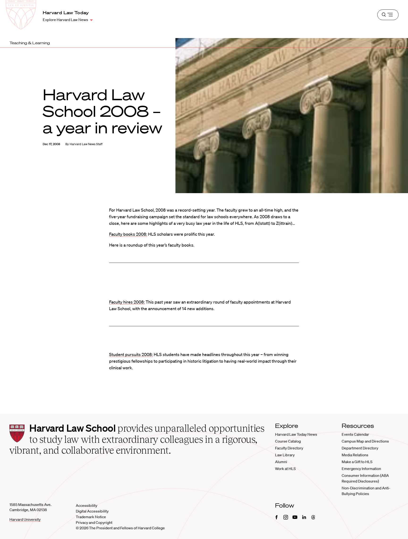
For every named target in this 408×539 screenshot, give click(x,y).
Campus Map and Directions (365, 441)
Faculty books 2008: (128, 234)
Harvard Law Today (66, 12)
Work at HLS (285, 468)
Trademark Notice (91, 516)
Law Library (285, 454)
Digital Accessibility (92, 511)
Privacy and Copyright (94, 522)
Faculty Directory (289, 448)
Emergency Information (361, 468)
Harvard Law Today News (296, 434)
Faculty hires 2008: (127, 301)
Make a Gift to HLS (357, 461)
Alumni (281, 461)
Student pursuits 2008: (131, 354)
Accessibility (86, 505)
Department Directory (360, 448)
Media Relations (355, 454)
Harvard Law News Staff (86, 144)
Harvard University (25, 519)
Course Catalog (288, 441)
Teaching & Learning (29, 42)
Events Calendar (355, 434)
